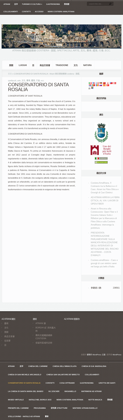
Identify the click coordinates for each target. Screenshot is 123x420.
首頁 (10, 74)
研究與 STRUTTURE (59, 408)
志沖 (16, 4)
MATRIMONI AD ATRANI (91, 391)
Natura (87, 65)
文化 (76, 65)
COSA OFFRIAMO (67, 383)
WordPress (117, 355)
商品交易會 (45, 65)
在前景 (7, 341)
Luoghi (23, 65)
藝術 (6, 323)
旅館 (11, 65)
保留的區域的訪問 (44, 343)
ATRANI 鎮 (41, 323)
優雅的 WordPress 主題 (96, 355)
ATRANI (7, 4)
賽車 (47, 416)
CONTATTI (26, 12)
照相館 (66, 4)
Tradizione (62, 65)
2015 (40, 400)
